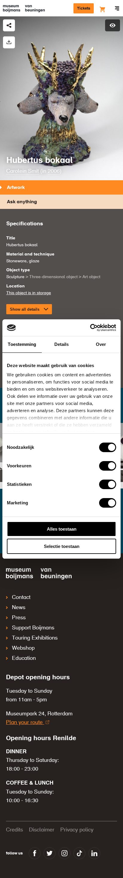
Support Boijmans (33, 628)
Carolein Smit (22, 171)
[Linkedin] (94, 853)
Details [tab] (61, 344)
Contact (21, 597)
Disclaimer (41, 830)
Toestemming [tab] (22, 344)
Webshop (23, 648)
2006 (54, 171)
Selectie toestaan (61, 546)
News (18, 607)
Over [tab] (101, 344)
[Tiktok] (79, 853)
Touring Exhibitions (35, 638)
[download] (9, 42)
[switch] (107, 466)
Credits (14, 830)
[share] (9, 25)
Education (24, 658)
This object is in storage (28, 293)
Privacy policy (76, 830)
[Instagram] (64, 853)
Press (19, 617)
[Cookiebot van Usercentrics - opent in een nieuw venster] (90, 328)
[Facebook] (35, 853)
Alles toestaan (61, 529)
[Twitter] (50, 853)
